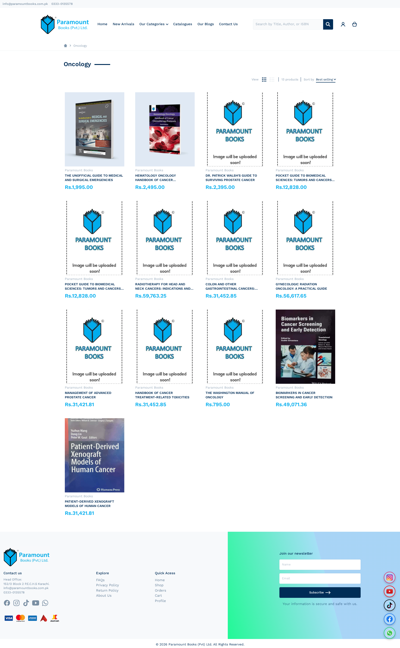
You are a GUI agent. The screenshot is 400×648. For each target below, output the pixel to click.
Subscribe (316, 592)
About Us (104, 595)
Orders (160, 590)
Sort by (309, 79)
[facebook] (7, 603)
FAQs (100, 580)
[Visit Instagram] (389, 577)
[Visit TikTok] (389, 605)
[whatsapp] (45, 603)
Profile (160, 601)
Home (160, 580)
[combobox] (288, 24)
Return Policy (107, 590)
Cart (158, 595)
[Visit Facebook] (389, 619)
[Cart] (354, 24)
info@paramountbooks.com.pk (25, 4)
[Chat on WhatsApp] (389, 633)
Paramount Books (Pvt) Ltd (190, 644)
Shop (159, 585)
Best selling (324, 79)
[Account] (343, 24)
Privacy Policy (107, 585)
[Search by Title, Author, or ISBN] (328, 24)
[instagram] (16, 603)
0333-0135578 (62, 4)
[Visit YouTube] (389, 591)
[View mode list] (272, 79)
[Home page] (65, 45)
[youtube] (35, 603)
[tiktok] (26, 603)
